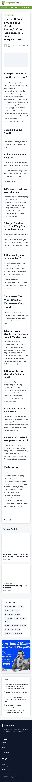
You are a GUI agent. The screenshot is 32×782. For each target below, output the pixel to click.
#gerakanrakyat (10, 607)
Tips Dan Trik (9, 15)
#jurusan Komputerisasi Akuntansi (15, 626)
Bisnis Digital (5, 752)
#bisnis (7, 622)
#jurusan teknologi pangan (13, 633)
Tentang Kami (5, 769)
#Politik (20, 607)
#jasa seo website (20, 618)
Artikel (3, 745)
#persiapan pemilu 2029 (12, 629)
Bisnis (3, 750)
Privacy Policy (5, 767)
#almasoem (8, 618)
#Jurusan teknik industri (12, 614)
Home (3, 762)
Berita (3, 747)
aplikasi (3, 742)
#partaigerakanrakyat (11, 610)
